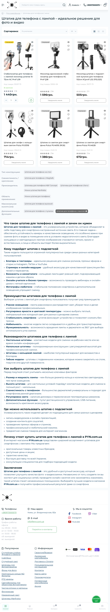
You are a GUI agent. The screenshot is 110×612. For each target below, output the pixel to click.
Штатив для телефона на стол (38, 172)
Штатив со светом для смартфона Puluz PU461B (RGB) (54, 144)
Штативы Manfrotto (11, 598)
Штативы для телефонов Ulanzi (75, 185)
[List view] (98, 31)
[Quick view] (32, 42)
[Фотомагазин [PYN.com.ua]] (18, 497)
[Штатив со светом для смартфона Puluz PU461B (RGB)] (55, 124)
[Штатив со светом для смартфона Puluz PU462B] (91, 124)
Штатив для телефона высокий (39, 204)
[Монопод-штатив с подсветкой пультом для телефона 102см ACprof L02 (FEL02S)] (91, 55)
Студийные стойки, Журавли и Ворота (11, 553)
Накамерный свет (10, 595)
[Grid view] (94, 31)
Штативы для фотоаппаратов (9, 566)
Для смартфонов (13, 13)
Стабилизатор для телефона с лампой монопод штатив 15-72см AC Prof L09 (18, 77)
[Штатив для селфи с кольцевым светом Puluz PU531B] (19, 124)
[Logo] (11, 5)
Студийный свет (10, 561)
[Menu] (3, 5)
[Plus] (16, 100)
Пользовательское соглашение (44, 566)
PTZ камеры (7, 579)
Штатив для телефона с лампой (70, 211)
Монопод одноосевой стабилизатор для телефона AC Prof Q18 (54, 77)
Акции (38, 586)
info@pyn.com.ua (36, 521)
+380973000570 (9, 512)
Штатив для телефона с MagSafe (39, 178)
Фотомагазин (72, 556)
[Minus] (6, 100)
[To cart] (31, 100)
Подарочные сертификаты (41, 582)
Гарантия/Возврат (43, 552)
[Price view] (103, 31)
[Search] (64, 5)
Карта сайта (40, 574)
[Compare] (32, 49)
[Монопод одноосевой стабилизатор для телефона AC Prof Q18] (55, 55)
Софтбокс (6, 558)
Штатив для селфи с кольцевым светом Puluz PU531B (18, 144)
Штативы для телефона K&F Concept (41, 185)
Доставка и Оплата (44, 561)
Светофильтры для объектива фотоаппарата (14, 583)
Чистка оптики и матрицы (15, 588)
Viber (94, 514)
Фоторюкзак (8, 591)
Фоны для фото (9, 570)
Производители (43, 577)
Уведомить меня (55, 100)
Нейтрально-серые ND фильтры (13, 575)
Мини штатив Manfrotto (35, 190)
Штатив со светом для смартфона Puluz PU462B (91, 144)
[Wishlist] (32, 46)
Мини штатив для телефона (37, 196)
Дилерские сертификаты (41, 557)
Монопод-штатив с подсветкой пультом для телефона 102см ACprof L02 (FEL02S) (90, 77)
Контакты (39, 570)
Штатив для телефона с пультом (39, 211)
